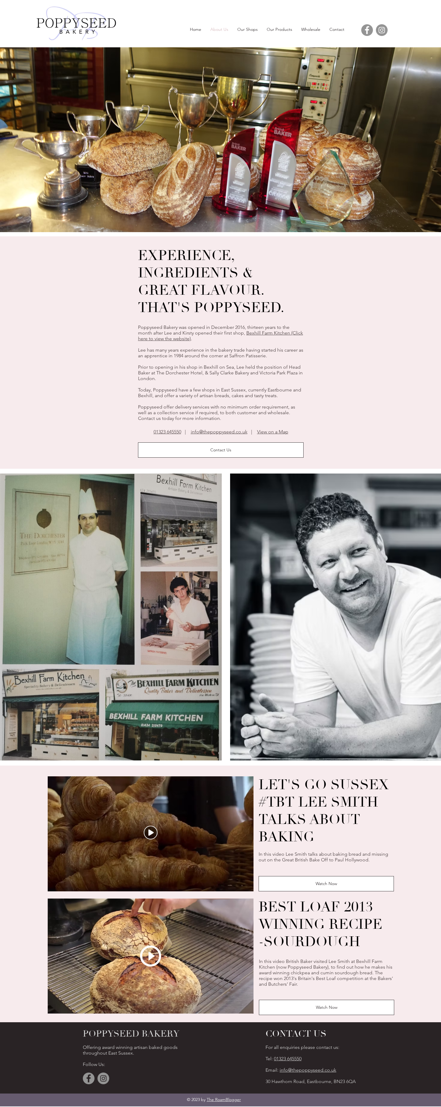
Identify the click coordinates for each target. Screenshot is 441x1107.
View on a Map (272, 432)
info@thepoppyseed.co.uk (219, 432)
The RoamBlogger (224, 1099)
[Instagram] (382, 30)
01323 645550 (167, 432)
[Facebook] (367, 30)
